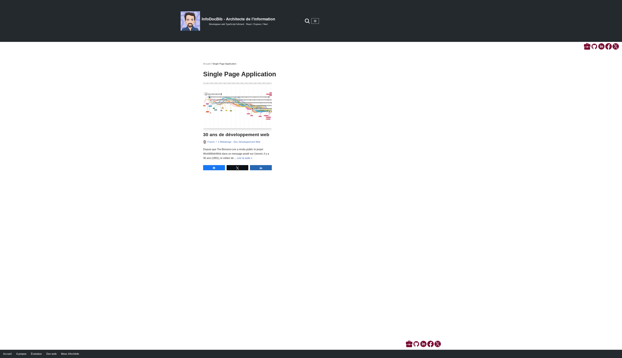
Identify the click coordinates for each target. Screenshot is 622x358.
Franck (211, 142)
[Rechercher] (307, 21)
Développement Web (249, 142)
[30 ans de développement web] (237, 105)
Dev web (51, 354)
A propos (21, 354)
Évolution (36, 354)
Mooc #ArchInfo (70, 354)
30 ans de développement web (236, 134)
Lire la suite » (244, 158)
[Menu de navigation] (315, 21)
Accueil (206, 63)
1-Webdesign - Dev (227, 142)
